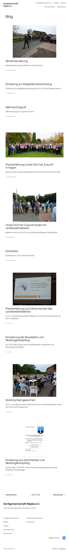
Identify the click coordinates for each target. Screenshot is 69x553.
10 (34, 495)
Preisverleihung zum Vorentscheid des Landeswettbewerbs (29, 310)
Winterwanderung (17, 60)
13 (39, 495)
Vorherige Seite (10, 495)
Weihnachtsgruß (16, 107)
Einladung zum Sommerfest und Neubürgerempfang (25, 461)
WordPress (63, 548)
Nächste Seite (59, 495)
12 (37, 495)
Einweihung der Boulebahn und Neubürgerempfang (25, 339)
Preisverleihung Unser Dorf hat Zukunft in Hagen (29, 166)
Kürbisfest (12, 251)
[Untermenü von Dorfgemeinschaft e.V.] (52, 2)
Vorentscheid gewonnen (20, 399)
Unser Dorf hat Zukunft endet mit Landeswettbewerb (26, 226)
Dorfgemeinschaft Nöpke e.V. (10, 4)
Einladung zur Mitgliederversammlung (29, 83)
